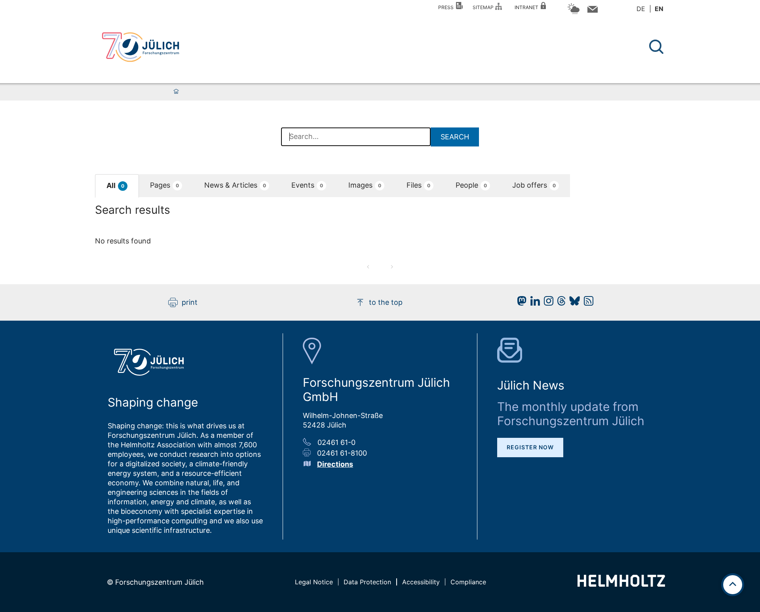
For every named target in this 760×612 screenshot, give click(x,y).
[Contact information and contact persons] (591, 11)
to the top (386, 302)
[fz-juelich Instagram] (546, 303)
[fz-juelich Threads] (559, 303)
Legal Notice (314, 582)
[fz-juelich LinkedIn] (533, 303)
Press (447, 7)
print (190, 302)
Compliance (468, 582)
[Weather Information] (574, 13)
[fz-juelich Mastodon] (519, 303)
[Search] (657, 47)
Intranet (528, 7)
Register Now (530, 447)
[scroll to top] (732, 584)
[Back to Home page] (140, 47)
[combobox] (356, 136)
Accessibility (421, 582)
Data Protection (367, 582)
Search (455, 137)
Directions (335, 464)
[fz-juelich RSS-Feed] (586, 303)
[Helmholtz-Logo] (621, 584)
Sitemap (484, 7)
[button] (117, 186)
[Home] (176, 92)
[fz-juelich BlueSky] (572, 303)
